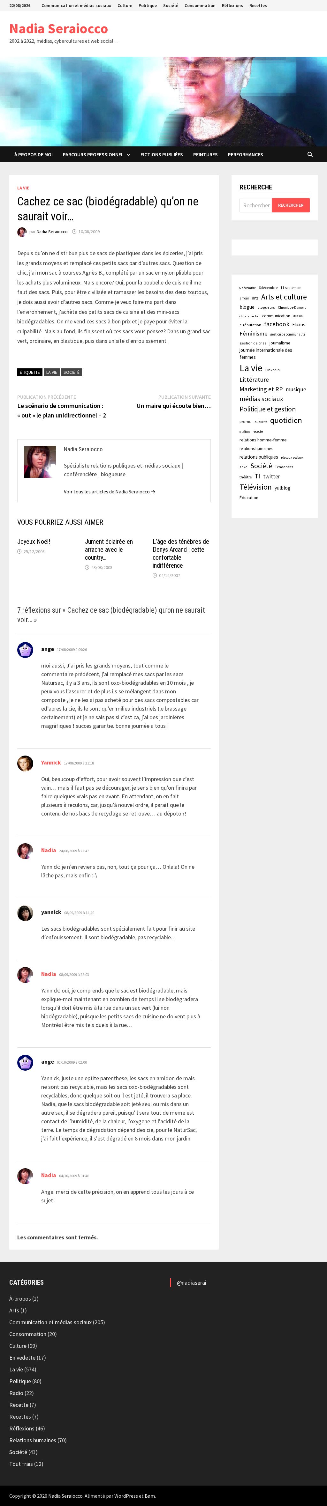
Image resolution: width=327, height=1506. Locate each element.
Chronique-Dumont (292, 307)
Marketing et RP (261, 389)
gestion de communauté (287, 334)
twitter (271, 476)
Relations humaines (32, 1440)
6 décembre (248, 288)
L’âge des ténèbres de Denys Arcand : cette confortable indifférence (181, 553)
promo (246, 421)
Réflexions (232, 5)
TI (257, 476)
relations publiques (259, 457)
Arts (14, 1310)
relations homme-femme (263, 440)
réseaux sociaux (292, 457)
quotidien (286, 420)
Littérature (254, 379)
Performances (245, 154)
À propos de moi (33, 154)
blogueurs (266, 307)
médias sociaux (261, 399)
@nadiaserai (191, 1282)
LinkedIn (272, 369)
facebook (276, 324)
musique (296, 389)
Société (170, 5)
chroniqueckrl (249, 316)
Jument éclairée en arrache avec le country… (109, 549)
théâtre (246, 477)
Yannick (51, 762)
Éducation (249, 497)
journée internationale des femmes (266, 353)
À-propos (20, 1298)
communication (276, 316)
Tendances (284, 466)
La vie (23, 188)
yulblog (283, 488)
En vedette (22, 1357)
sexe (243, 466)
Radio (16, 1393)
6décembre (268, 287)
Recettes (258, 5)
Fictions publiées (162, 154)
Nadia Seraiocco (58, 28)
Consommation (200, 5)
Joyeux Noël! (33, 541)
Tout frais (21, 1463)
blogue (247, 307)
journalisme (280, 343)
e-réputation (250, 324)
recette (258, 431)
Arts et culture (284, 296)
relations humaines (256, 448)
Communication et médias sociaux (76, 5)
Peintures (205, 154)
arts (255, 297)
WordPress (126, 1496)
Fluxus (298, 324)
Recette (18, 1404)
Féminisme (254, 333)
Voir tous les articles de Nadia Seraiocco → (110, 491)
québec (245, 432)
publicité (261, 422)
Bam (150, 1496)
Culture (125, 5)
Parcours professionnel (93, 154)
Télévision (256, 487)
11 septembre (291, 287)
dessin (298, 316)
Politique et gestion (268, 409)
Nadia (48, 850)
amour (244, 298)
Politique (148, 5)
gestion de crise (253, 343)
